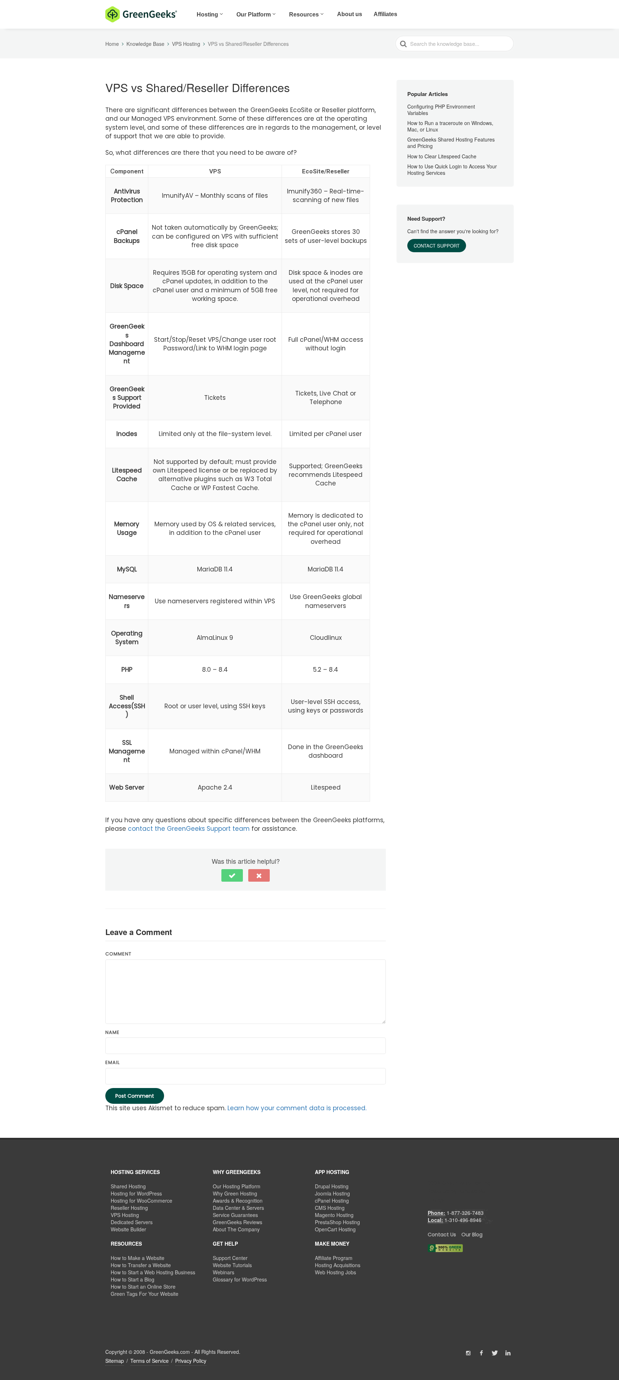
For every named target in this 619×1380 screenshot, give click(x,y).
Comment (118, 954)
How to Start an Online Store (143, 1286)
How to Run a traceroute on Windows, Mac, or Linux (450, 126)
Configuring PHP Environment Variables (441, 109)
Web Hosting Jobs (335, 1272)
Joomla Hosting (332, 1193)
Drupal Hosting (332, 1186)
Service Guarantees (235, 1214)
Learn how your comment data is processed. (296, 1108)
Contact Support (437, 246)
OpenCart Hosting (335, 1229)
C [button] (127, 171)
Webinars (223, 1272)
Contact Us (442, 1234)
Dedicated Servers (132, 1222)
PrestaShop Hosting (337, 1222)
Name (112, 1032)
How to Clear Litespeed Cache (441, 156)
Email (112, 1062)
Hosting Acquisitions (337, 1265)
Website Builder (128, 1229)
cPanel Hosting (332, 1200)
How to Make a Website (137, 1257)
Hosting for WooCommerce (141, 1200)
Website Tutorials (232, 1265)
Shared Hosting (128, 1186)
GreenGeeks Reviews (237, 1222)
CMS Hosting (330, 1207)
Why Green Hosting (235, 1193)
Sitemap (114, 1360)
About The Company (236, 1229)
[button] (326, 171)
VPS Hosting (125, 1214)
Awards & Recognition (238, 1200)
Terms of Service (149, 1360)
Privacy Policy (190, 1360)
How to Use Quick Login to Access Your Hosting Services (452, 169)
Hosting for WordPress (136, 1193)
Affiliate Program (333, 1257)
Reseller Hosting (129, 1207)
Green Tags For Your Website (144, 1293)
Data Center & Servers (238, 1207)
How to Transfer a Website (141, 1265)
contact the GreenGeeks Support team (189, 828)
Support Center (230, 1257)
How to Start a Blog (132, 1279)
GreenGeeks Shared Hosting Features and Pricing (451, 143)
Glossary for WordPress (240, 1279)
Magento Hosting (334, 1214)
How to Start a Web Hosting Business (153, 1272)
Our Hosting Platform (236, 1186)
